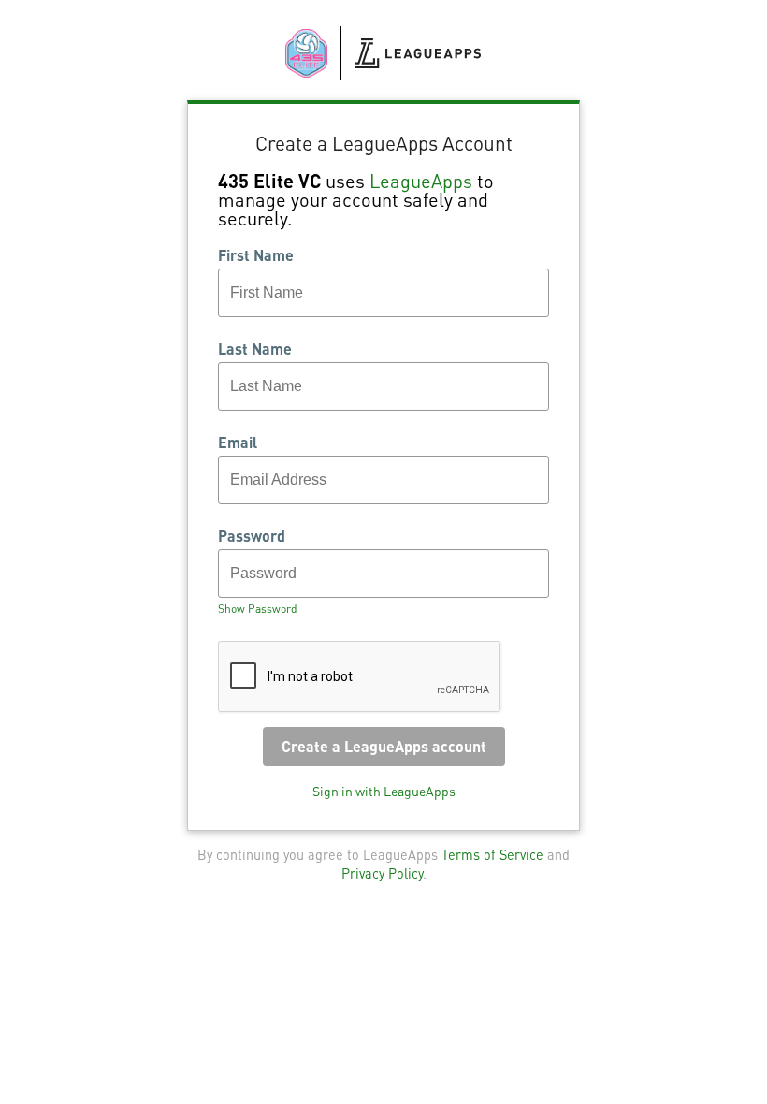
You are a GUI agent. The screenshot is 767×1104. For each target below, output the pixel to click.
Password (251, 536)
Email (237, 442)
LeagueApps (420, 180)
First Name (256, 255)
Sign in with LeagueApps (384, 790)
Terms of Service (492, 854)
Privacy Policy (382, 872)
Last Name (255, 349)
